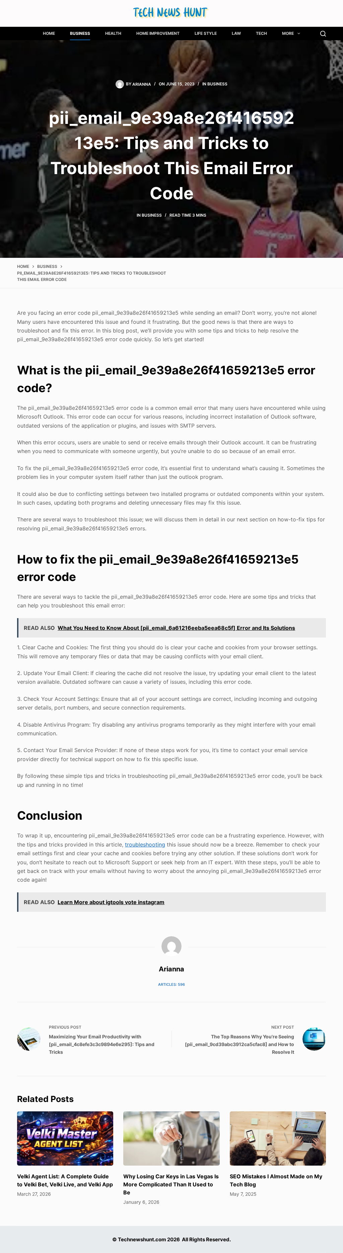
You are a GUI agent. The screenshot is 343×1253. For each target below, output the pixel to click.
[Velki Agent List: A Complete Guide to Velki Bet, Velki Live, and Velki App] (65, 1138)
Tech (261, 33)
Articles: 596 (171, 984)
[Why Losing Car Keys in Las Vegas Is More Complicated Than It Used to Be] (171, 1138)
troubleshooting (145, 844)
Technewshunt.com (142, 1239)
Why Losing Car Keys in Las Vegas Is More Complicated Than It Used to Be (171, 1184)
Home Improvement (158, 33)
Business (80, 33)
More (288, 33)
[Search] (323, 33)
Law (236, 33)
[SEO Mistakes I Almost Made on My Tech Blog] (278, 1138)
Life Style (206, 33)
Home (49, 33)
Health (113, 33)
